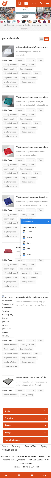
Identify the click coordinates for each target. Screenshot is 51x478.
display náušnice (10, 78)
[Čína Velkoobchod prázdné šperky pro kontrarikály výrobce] (8, 51)
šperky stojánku (28, 65)
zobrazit (20, 60)
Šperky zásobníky (32, 25)
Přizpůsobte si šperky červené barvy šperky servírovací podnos (32, 147)
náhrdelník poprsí (11, 73)
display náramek (28, 82)
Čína (40, 60)
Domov (10, 25)
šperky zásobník (10, 65)
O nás (5, 446)
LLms (25, 467)
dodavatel (26, 73)
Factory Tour (31, 446)
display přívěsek (10, 82)
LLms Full (35, 467)
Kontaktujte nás (9, 450)
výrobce (31, 60)
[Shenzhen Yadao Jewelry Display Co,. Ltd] (5, 3)
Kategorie (18, 25)
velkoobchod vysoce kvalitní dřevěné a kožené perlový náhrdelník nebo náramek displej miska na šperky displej (32, 377)
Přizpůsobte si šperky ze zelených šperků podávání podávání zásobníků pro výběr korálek (32, 97)
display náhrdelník (29, 78)
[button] (21, 20)
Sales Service (28, 227)
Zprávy (44, 446)
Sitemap (17, 467)
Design (37, 73)
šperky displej (9, 69)
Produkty (16, 446)
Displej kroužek (26, 69)
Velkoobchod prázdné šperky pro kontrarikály (32, 47)
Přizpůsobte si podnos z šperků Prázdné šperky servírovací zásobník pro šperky (32, 197)
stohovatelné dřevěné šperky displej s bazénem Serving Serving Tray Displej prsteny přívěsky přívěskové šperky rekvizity (32, 297)
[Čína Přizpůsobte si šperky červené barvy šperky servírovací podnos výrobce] (8, 151)
